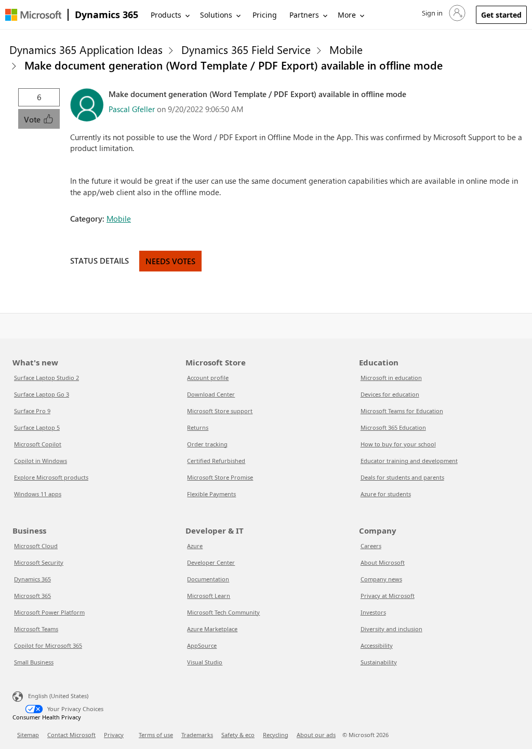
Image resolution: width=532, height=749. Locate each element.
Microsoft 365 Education (393, 427)
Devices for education (390, 394)
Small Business (34, 662)
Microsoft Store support (219, 411)
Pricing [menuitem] (264, 15)
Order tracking (207, 444)
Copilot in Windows (40, 461)
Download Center (211, 394)
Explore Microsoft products (51, 477)
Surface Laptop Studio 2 (46, 378)
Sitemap (28, 735)
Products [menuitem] (166, 15)
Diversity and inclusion (391, 629)
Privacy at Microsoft (388, 596)
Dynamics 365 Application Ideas (86, 49)
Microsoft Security (38, 562)
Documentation (208, 579)
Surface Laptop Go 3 (41, 394)
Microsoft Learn (208, 596)
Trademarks (197, 735)
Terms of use (156, 735)
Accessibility (377, 645)
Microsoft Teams (36, 629)
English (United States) (58, 695)
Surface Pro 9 (32, 411)
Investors (373, 612)
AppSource (202, 645)
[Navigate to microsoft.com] (33, 15)
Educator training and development (409, 461)
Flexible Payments (211, 494)
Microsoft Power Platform (49, 612)
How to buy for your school (398, 444)
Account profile (208, 378)
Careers (371, 546)
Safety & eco (238, 735)
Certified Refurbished (216, 461)
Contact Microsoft (71, 735)
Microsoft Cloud (36, 546)
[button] (443, 13)
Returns (197, 427)
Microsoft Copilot (37, 444)
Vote (33, 119)
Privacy (114, 735)
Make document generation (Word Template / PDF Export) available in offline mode (233, 65)
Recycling (275, 735)
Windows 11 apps (37, 494)
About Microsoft (383, 562)
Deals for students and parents (402, 477)
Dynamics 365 (106, 14)
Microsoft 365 (32, 596)
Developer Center (211, 562)
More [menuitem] (347, 15)
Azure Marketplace (212, 629)
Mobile (346, 49)
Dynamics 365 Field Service (246, 49)
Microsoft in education (391, 378)
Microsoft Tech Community (223, 612)
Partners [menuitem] (304, 15)
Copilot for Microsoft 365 (48, 645)
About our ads (316, 735)
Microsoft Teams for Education (402, 411)
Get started (501, 15)
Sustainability (379, 662)
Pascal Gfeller (132, 109)
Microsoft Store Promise (220, 477)
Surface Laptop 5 (37, 427)
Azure (195, 546)
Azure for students (386, 494)
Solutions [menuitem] (216, 15)
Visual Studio (204, 662)
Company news (381, 579)
